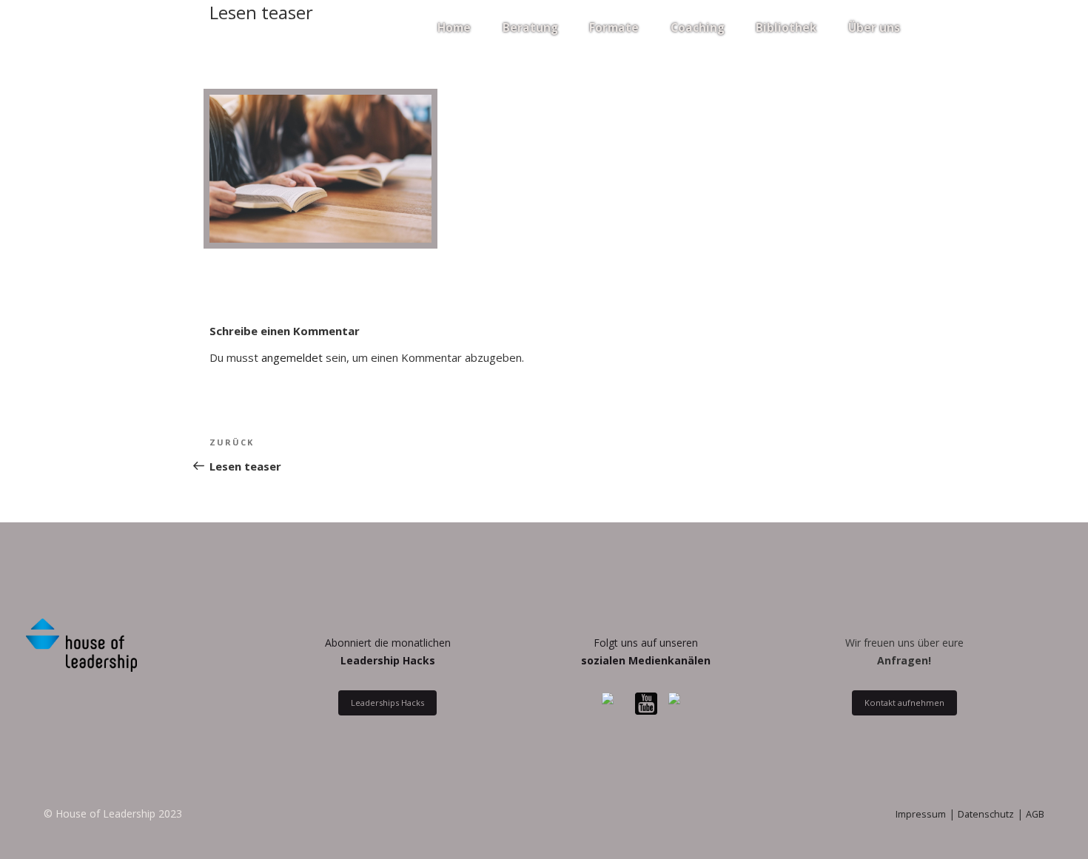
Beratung (530, 28)
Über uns (874, 28)
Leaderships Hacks (387, 703)
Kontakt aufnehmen (904, 703)
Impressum (921, 814)
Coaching (698, 28)
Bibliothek (786, 28)
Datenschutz (986, 814)
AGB (1035, 814)
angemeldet (292, 357)
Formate (614, 28)
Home (454, 28)
